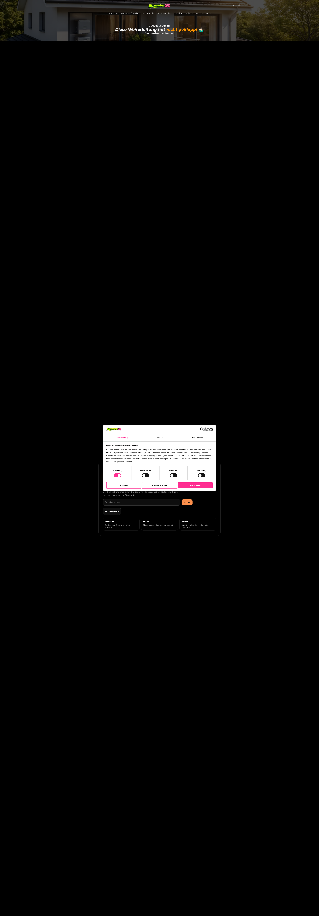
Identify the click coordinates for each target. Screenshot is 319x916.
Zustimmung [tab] (122, 438)
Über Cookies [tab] (197, 438)
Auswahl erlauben (159, 485)
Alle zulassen (195, 485)
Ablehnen (124, 485)
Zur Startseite (112, 511)
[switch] (145, 475)
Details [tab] (160, 438)
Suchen (187, 502)
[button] (81, 6)
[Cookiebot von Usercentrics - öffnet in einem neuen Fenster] (202, 429)
